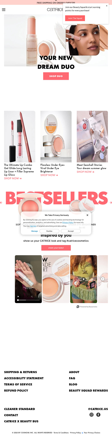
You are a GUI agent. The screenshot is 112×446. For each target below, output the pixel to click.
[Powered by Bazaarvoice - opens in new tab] (87, 307)
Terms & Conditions (61, 432)
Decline (49, 231)
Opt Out (33, 226)
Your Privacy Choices (91, 432)
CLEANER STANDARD (19, 408)
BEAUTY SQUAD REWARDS (88, 390)
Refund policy (16, 390)
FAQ (72, 378)
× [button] (106, 5)
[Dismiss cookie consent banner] (87, 215)
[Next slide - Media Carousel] (103, 279)
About (74, 372)
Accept (71, 231)
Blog (73, 384)
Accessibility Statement (23, 378)
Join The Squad (75, 18)
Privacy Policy (67, 222)
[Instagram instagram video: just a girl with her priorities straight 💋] (83, 279)
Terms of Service (18, 384)
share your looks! (56, 248)
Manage (34, 231)
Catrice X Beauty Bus (21, 421)
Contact (11, 415)
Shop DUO (56, 76)
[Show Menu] (3, 10)
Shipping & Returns (20, 372)
